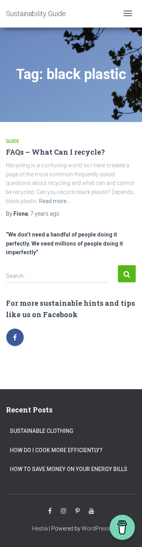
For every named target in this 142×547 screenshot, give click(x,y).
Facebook (50, 511)
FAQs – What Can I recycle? (55, 152)
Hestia (40, 528)
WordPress (96, 528)
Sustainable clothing (41, 431)
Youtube (91, 511)
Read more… (54, 201)
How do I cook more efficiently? (56, 450)
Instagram (63, 511)
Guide (12, 141)
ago (45, 214)
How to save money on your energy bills (68, 469)
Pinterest (77, 511)
